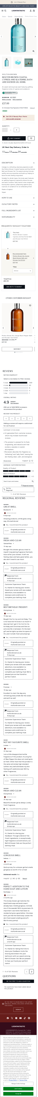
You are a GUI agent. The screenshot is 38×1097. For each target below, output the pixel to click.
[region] (18, 1066)
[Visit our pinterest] (29, 1018)
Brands (10, 16)
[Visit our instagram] (16, 1018)
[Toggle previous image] (1, 36)
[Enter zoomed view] (33, 51)
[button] (18, 93)
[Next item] (33, 328)
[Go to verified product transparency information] (10, 92)
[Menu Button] (2, 10)
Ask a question (17, 99)
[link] (30, 10)
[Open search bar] (5, 10)
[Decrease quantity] (5, 130)
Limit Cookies (18, 1088)
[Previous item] (3, 328)
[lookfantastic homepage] (18, 10)
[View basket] (33, 10)
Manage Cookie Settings (18, 1083)
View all (32, 108)
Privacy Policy (13, 1080)
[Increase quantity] (16, 130)
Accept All (18, 1093)
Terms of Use (23, 1080)
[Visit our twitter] (12, 1018)
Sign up (18, 1009)
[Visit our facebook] (8, 1018)
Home (4, 16)
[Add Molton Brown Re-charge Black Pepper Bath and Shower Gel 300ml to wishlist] (30, 305)
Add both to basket (14, 287)
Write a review (6, 99)
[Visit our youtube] (20, 1018)
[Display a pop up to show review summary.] (16, 339)
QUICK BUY (17, 349)
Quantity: (6, 126)
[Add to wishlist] (31, 138)
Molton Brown (18, 16)
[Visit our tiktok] (25, 1018)
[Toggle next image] (35, 36)
